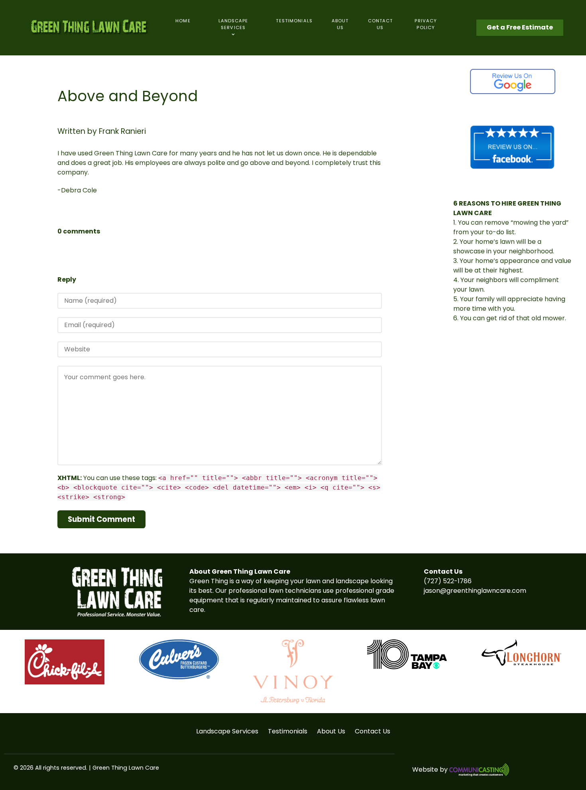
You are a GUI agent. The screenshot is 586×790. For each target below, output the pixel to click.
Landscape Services (227, 731)
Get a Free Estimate (520, 27)
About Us (331, 731)
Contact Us (372, 731)
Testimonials (287, 731)
